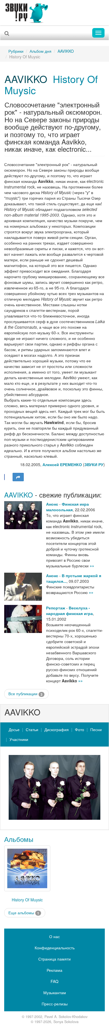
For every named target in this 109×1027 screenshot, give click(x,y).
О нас (54, 936)
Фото (79, 729)
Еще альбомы (23, 913)
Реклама (54, 970)
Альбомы (18, 839)
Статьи (32, 729)
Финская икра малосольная (67, 506)
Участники (19, 739)
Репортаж (55, 608)
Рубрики (15, 51)
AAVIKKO (66, 51)
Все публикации (25, 694)
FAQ (54, 981)
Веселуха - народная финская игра (69, 610)
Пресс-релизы (55, 1004)
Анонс (52, 504)
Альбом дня (40, 51)
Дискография (56, 729)
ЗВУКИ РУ (93, 464)
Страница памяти (54, 959)
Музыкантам (54, 992)
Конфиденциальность (55, 947)
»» (92, 565)
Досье (14, 729)
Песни (96, 729)
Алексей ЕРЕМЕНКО (62, 464)
